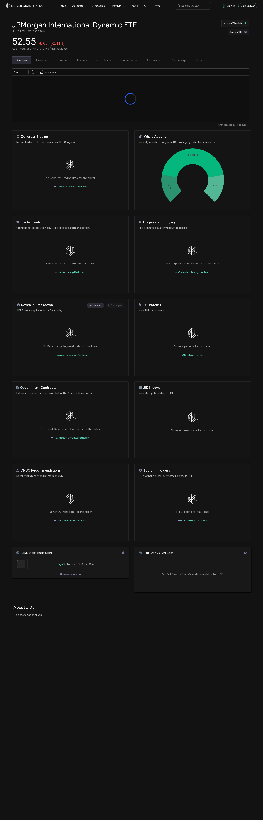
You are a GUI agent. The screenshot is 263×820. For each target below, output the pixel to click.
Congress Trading (34, 136)
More (157, 5)
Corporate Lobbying (159, 222)
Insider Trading (32, 222)
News (198, 60)
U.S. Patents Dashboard (194, 355)
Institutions (103, 60)
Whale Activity (155, 136)
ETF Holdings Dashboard (194, 520)
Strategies (98, 6)
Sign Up (62, 564)
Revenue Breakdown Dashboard (71, 355)
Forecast (63, 60)
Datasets (77, 5)
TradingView (241, 125)
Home (62, 6)
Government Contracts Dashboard (71, 437)
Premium (116, 5)
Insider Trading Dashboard (71, 272)
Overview (21, 60)
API (146, 6)
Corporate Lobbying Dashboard (194, 272)
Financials (42, 60)
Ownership (179, 60)
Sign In (231, 6)
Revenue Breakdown (37, 305)
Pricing (134, 6)
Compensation (128, 60)
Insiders (82, 60)
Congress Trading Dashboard (71, 186)
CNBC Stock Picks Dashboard (71, 520)
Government (155, 60)
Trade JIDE (236, 32)
